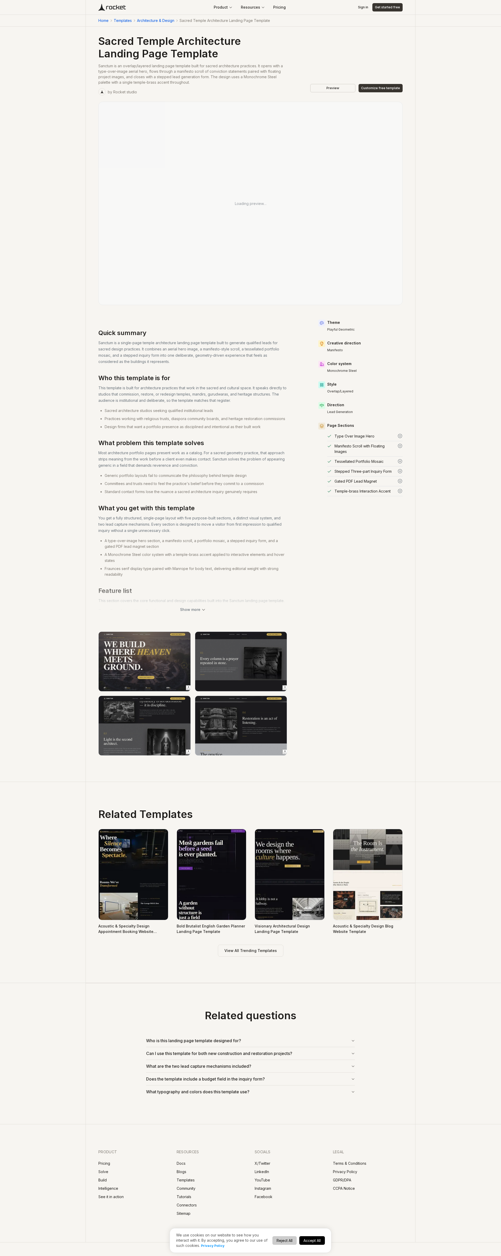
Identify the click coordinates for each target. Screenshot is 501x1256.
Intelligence (108, 1188)
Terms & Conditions (349, 1163)
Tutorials (184, 1196)
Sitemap (183, 1213)
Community (186, 1188)
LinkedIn (262, 1171)
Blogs (181, 1171)
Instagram (263, 1188)
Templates (123, 20)
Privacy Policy (212, 1246)
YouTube (262, 1180)
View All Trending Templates (250, 950)
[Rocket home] (112, 7)
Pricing (279, 7)
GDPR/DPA (342, 1180)
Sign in (363, 7)
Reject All (285, 1240)
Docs (181, 1163)
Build (102, 1180)
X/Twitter (262, 1163)
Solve (103, 1171)
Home (103, 20)
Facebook (263, 1196)
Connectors (187, 1205)
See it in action (111, 1196)
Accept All (312, 1240)
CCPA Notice (344, 1188)
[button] (365, 436)
